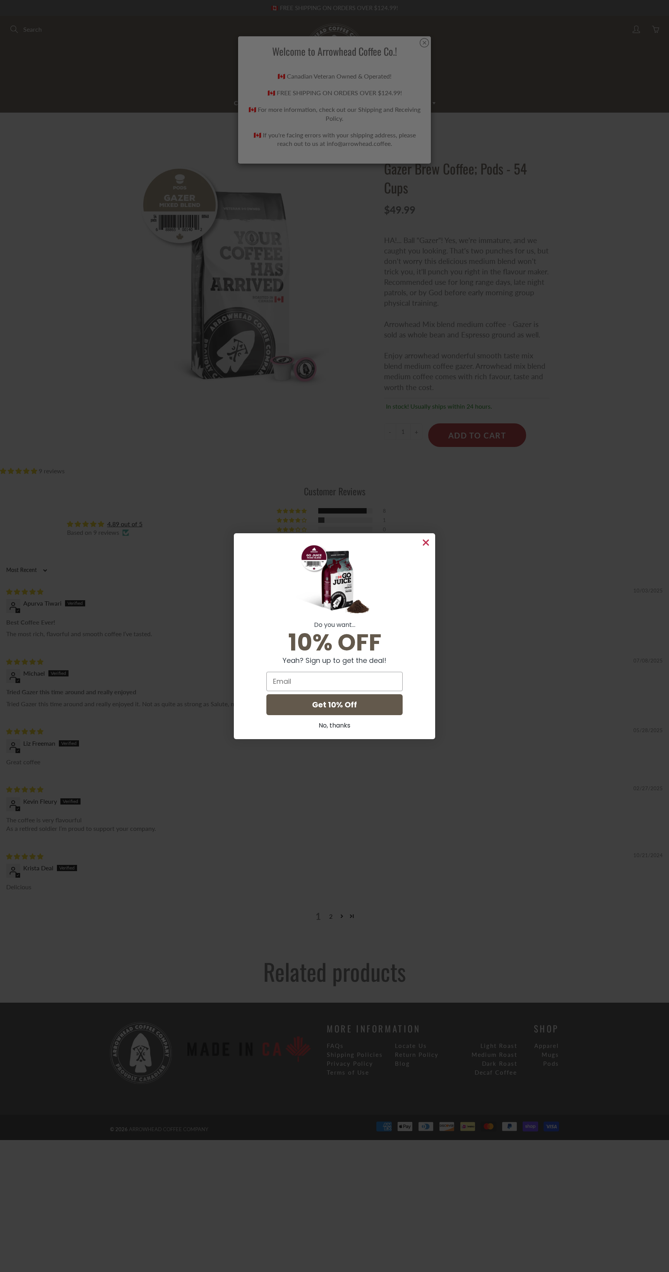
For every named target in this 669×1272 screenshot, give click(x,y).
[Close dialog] (426, 542)
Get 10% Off (334, 704)
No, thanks (334, 725)
